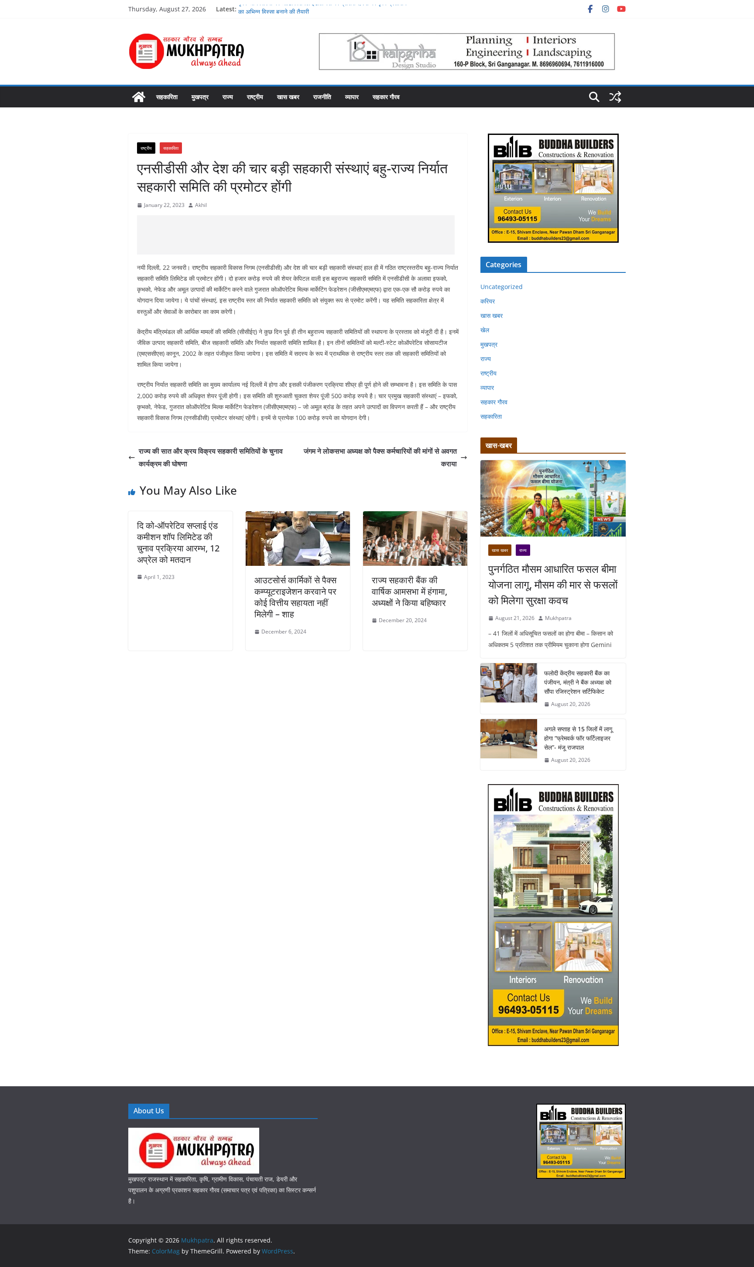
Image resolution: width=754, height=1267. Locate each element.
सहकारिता (167, 97)
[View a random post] (615, 96)
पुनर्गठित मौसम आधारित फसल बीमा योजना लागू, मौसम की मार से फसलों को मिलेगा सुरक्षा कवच (552, 584)
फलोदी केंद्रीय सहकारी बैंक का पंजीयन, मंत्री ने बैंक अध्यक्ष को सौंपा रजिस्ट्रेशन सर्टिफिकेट (577, 682)
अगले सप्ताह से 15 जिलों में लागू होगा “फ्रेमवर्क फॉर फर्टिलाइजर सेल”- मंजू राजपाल (578, 738)
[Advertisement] (296, 235)
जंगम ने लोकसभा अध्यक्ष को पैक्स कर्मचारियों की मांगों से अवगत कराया (380, 457)
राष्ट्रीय (255, 97)
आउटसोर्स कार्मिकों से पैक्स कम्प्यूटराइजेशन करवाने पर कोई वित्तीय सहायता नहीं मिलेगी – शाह (295, 597)
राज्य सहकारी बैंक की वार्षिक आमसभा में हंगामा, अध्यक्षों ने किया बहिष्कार (409, 591)
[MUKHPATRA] (193, 1133)
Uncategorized (501, 286)
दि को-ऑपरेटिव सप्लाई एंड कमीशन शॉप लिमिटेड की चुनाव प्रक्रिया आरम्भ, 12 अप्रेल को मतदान (178, 542)
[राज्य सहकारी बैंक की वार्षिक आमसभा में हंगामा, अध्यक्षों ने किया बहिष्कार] (415, 517)
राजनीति (322, 97)
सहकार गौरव (386, 97)
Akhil (201, 205)
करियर (487, 301)
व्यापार (352, 97)
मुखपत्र (200, 97)
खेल (484, 330)
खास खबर (288, 97)
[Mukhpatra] (138, 96)
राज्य (228, 97)
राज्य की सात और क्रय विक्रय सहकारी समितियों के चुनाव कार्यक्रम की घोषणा (211, 457)
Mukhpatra (558, 618)
